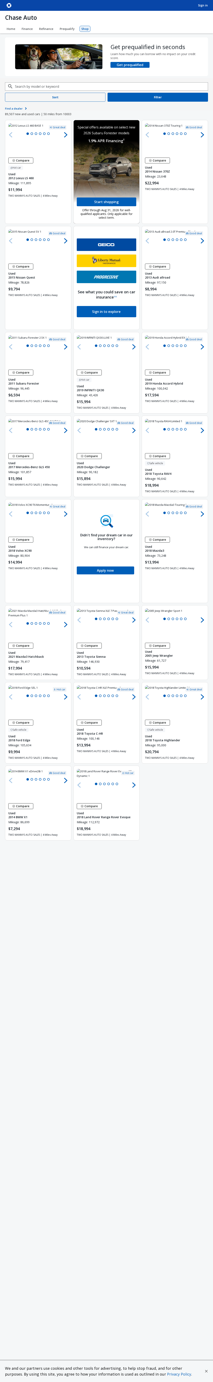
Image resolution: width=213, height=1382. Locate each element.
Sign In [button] (203, 5)
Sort (55, 97)
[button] (206, 1371)
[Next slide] (65, 134)
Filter (158, 97)
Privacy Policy (179, 1374)
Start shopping (106, 202)
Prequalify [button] (67, 29)
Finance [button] (27, 29)
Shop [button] (85, 29)
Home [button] (11, 29)
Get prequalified (130, 65)
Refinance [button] (46, 29)
